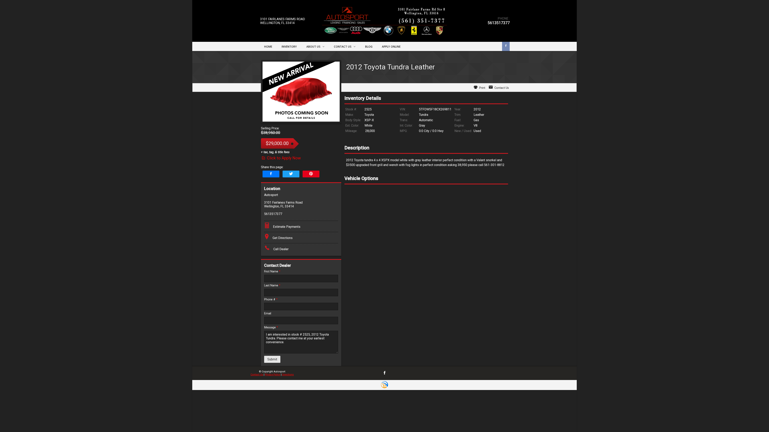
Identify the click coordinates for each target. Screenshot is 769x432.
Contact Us (257, 374)
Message (271, 327)
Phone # (271, 299)
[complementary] (757, 420)
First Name (272, 271)
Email (267, 313)
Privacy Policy (272, 374)
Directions (288, 374)
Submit (272, 359)
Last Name (272, 285)
